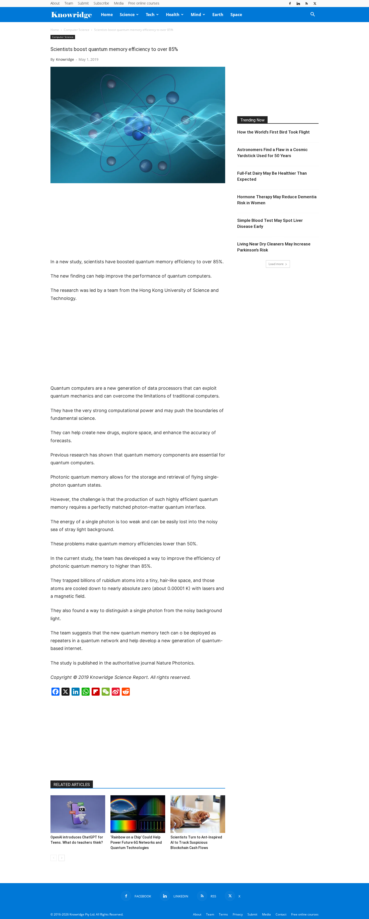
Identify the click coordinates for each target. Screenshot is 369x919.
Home (107, 14)
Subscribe (101, 3)
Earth (217, 14)
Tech (150, 14)
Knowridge (65, 59)
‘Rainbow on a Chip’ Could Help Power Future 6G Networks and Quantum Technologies (136, 842)
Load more (276, 264)
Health (172, 14)
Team (69, 3)
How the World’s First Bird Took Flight (273, 132)
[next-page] (61, 858)
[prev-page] (53, 858)
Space (236, 14)
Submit (83, 3)
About (55, 3)
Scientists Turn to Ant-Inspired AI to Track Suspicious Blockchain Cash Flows (196, 842)
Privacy (238, 914)
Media (119, 3)
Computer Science (76, 30)
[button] (312, 15)
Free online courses (143, 3)
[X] (315, 3)
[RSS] (306, 3)
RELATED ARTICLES (71, 784)
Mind (196, 14)
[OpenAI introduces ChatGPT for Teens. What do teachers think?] (77, 814)
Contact (281, 914)
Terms (223, 914)
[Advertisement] (137, 221)
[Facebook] (290, 3)
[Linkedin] (298, 3)
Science (127, 14)
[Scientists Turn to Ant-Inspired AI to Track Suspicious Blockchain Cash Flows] (197, 814)
